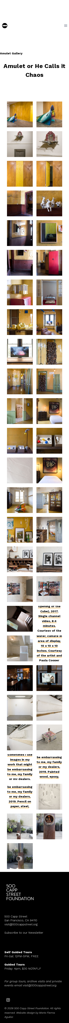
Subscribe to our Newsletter (23, 932)
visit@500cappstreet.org (21, 924)
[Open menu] (65, 25)
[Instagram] (8, 1000)
